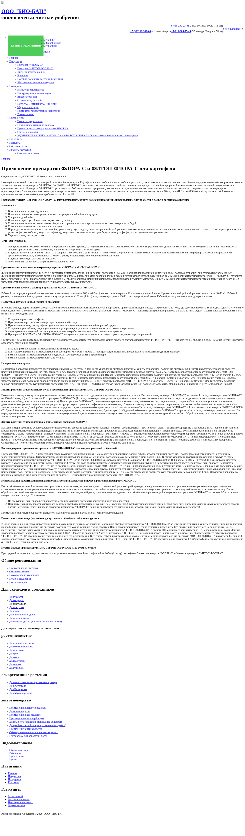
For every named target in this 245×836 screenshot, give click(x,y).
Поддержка (15, 86)
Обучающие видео (19, 750)
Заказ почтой (15, 796)
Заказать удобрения (20, 149)
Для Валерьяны (18, 689)
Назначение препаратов (30, 89)
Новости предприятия (29, 121)
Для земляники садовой (22, 614)
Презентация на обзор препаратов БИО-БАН (42, 128)
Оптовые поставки (28, 153)
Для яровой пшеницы (21, 643)
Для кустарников (19, 618)
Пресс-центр (16, 117)
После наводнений (20, 578)
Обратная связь (18, 146)
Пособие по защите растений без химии (40, 79)
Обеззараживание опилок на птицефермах (33, 732)
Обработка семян (19, 571)
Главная (13, 57)
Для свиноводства (19, 711)
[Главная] (2, 3)
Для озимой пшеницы (21, 646)
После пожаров (18, 582)
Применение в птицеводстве (25, 728)
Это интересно (25, 114)
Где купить (15, 139)
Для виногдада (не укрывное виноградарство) (35, 621)
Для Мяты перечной (20, 693)
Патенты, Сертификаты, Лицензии (37, 103)
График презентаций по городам (35, 125)
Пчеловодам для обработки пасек (28, 735)
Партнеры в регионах (20, 802)
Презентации (16, 756)
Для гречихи (16, 650)
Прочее (13, 759)
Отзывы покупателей (29, 100)
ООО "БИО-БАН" (23, 11)
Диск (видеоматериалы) (30, 72)
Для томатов (16, 596)
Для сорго (15, 664)
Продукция (15, 61)
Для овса (14, 657)
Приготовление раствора (23, 568)
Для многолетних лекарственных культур (33, 682)
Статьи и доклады (27, 132)
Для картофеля (17, 603)
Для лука (14, 611)
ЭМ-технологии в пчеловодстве (35, 82)
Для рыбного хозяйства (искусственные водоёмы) (37, 725)
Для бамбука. (16, 667)
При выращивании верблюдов (26, 718)
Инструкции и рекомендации (34, 93)
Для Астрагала (17, 685)
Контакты (14, 142)
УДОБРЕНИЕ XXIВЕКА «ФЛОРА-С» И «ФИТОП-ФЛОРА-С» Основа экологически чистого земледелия (77, 135)
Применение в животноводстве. (27, 707)
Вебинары (15, 753)
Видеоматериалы (27, 96)
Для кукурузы (17, 660)
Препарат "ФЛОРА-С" (30, 64)
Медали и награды (27, 107)
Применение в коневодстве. (25, 714)
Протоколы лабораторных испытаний (38, 110)
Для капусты (16, 607)
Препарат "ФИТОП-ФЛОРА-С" (35, 68)
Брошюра (22, 75)
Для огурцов (16, 600)
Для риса (14, 653)
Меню (47, 51)
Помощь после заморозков (24, 575)
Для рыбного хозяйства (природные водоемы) (35, 721)
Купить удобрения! (26, 45)
